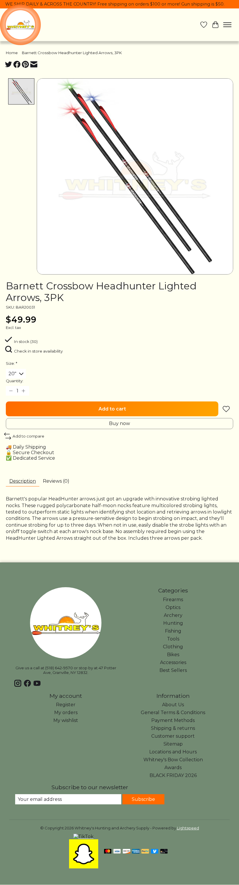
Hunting (173, 623)
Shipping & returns (173, 728)
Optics (173, 607)
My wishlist (65, 720)
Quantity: (14, 380)
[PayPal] (145, 851)
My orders (66, 712)
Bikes (173, 654)
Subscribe (143, 799)
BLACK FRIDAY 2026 (173, 775)
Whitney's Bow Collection (173, 759)
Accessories (173, 662)
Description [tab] (22, 481)
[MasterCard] (108, 851)
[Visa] (117, 851)
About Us (173, 704)
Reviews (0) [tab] (56, 481)
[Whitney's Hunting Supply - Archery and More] (20, 24)
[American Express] (136, 851)
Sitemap (173, 744)
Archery (173, 615)
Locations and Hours (173, 752)
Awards (173, 767)
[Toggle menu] (227, 25)
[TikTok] (83, 836)
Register (65, 704)
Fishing (173, 631)
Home (12, 52)
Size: (11, 363)
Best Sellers (173, 670)
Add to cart (112, 409)
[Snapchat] (83, 867)
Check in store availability (38, 351)
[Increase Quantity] (23, 391)
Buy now (119, 423)
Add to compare (28, 436)
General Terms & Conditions (173, 712)
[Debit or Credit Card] (164, 851)
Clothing (173, 646)
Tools (173, 639)
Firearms (173, 599)
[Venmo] (155, 851)
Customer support (173, 736)
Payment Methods (173, 720)
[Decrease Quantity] (11, 391)
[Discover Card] (126, 851)
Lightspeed (188, 828)
